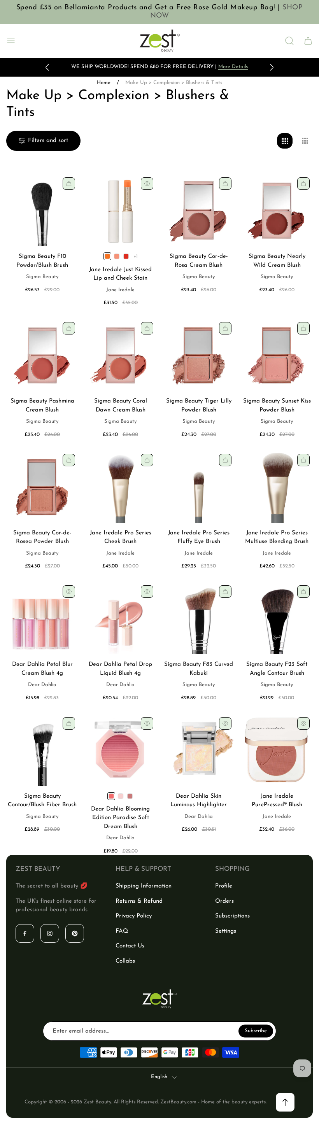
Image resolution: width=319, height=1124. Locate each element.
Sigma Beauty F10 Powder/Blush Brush (42, 261)
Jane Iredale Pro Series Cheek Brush (120, 537)
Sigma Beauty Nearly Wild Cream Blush (277, 261)
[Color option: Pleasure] (130, 796)
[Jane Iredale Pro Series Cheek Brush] (120, 487)
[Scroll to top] (285, 1102)
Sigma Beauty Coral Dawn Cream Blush (120, 405)
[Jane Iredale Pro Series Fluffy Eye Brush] (199, 487)
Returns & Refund (139, 901)
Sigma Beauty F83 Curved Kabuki (198, 669)
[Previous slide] (47, 67)
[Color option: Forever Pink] (117, 256)
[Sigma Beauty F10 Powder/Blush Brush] (42, 210)
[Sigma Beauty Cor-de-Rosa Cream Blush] (199, 210)
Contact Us (130, 946)
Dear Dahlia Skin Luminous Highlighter (198, 800)
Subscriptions (232, 916)
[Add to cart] (69, 183)
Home (103, 82)
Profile (223, 886)
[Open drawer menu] (11, 41)
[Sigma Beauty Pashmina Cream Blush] (42, 355)
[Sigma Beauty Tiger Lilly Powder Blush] (199, 355)
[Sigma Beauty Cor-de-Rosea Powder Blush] (42, 487)
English (159, 1076)
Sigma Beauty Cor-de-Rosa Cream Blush (199, 261)
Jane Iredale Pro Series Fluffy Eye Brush (199, 537)
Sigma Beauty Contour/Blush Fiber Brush (42, 800)
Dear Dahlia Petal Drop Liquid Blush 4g (120, 669)
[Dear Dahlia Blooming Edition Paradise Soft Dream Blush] (120, 750)
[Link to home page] (159, 999)
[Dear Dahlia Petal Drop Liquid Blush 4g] (120, 618)
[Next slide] (271, 67)
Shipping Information (144, 886)
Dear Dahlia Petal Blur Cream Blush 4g (42, 669)
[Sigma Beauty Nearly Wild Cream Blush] (277, 210)
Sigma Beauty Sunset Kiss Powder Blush (277, 405)
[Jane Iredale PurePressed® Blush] (277, 750)
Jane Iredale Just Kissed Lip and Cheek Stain (120, 274)
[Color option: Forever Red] (126, 256)
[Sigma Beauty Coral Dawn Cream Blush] (120, 355)
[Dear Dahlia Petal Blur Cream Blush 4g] (42, 618)
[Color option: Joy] (120, 796)
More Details (233, 66)
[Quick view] (147, 183)
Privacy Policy (134, 916)
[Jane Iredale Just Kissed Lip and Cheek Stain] (120, 210)
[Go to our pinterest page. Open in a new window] (74, 933)
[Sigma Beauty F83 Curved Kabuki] (199, 618)
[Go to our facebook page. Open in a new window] (25, 933)
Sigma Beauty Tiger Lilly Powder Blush (198, 405)
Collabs (125, 961)
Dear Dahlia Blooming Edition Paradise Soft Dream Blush (120, 818)
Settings (225, 931)
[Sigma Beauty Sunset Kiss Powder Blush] (277, 355)
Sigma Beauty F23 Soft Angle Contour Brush (276, 669)
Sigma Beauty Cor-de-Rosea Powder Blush (42, 537)
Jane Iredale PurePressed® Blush (277, 800)
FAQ (122, 931)
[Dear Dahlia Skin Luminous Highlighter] (199, 750)
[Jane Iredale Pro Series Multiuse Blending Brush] (277, 487)
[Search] (289, 40)
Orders (224, 901)
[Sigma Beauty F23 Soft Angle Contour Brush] (277, 618)
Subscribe (256, 1030)
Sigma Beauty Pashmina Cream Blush (42, 405)
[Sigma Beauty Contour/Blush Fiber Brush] (42, 750)
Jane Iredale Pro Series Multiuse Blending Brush (276, 537)
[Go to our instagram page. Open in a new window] (49, 933)
